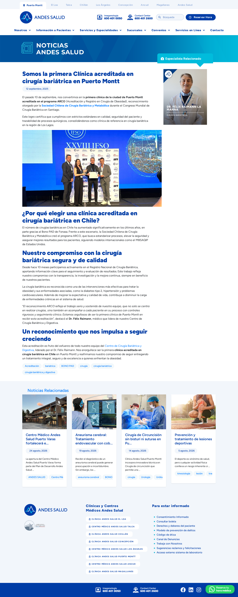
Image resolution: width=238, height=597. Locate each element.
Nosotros (20, 30)
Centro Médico (59, 477)
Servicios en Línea (188, 30)
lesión (199, 473)
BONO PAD (67, 366)
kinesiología (183, 473)
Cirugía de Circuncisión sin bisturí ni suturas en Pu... (143, 439)
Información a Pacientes (53, 30)
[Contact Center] (130, 17)
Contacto (217, 30)
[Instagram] (198, 589)
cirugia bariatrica (103, 366)
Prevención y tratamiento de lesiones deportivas (193, 439)
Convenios (159, 30)
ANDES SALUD (36, 477)
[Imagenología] (99, 17)
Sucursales (135, 30)
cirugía (83, 366)
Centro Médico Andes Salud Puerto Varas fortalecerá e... (43, 439)
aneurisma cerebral (88, 477)
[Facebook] (183, 589)
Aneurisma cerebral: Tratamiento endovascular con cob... (94, 439)
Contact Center (143, 15)
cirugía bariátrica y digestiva (40, 372)
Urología (145, 477)
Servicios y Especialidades (99, 30)
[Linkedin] (190, 589)
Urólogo (160, 477)
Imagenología (111, 15)
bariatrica (50, 366)
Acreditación (32, 366)
